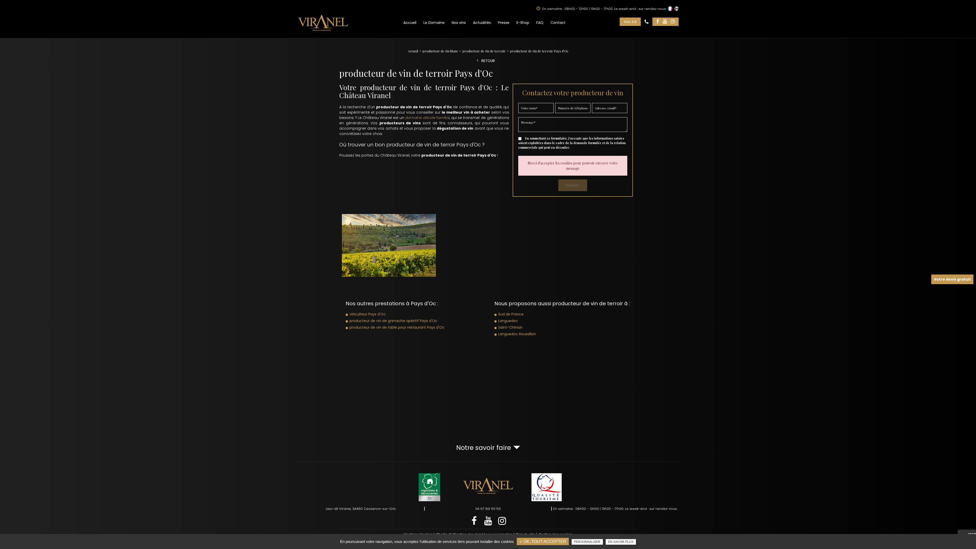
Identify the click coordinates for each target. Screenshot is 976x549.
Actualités (482, 22)
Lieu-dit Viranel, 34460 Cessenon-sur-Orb (361, 508)
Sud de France (511, 314)
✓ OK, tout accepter (542, 541)
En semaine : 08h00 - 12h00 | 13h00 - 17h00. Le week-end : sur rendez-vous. (615, 508)
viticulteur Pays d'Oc (367, 314)
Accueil (409, 22)
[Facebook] (657, 22)
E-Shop (522, 22)
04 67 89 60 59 (488, 508)
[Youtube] (665, 22)
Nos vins (459, 22)
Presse (503, 22)
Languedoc (508, 320)
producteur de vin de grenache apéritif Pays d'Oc (393, 320)
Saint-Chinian (510, 327)
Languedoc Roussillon (517, 334)
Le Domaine (434, 22)
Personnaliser (587, 542)
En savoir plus (620, 542)
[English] (676, 8)
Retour (488, 61)
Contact (558, 22)
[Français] (670, 8)
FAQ (539, 22)
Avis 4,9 (630, 21)
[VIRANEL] (323, 22)
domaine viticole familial (427, 117)
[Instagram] (673, 22)
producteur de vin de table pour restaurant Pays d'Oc (397, 327)
